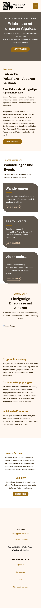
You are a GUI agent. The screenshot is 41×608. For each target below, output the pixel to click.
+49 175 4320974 (20, 540)
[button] (12, 141)
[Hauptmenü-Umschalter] (35, 6)
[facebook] (16, 555)
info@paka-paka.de (21, 534)
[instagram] (24, 555)
